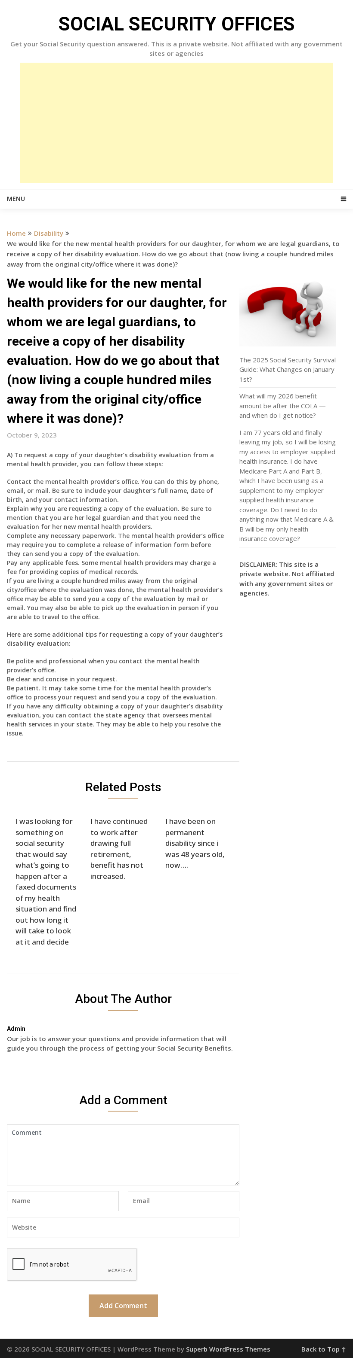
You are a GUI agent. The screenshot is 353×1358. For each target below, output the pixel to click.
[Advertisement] (176, 123)
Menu (16, 198)
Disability (48, 233)
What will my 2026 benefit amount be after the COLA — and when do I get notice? (282, 405)
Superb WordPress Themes (228, 1349)
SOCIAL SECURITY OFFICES (177, 24)
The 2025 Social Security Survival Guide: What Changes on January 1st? (287, 369)
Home (16, 233)
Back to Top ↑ (323, 1349)
